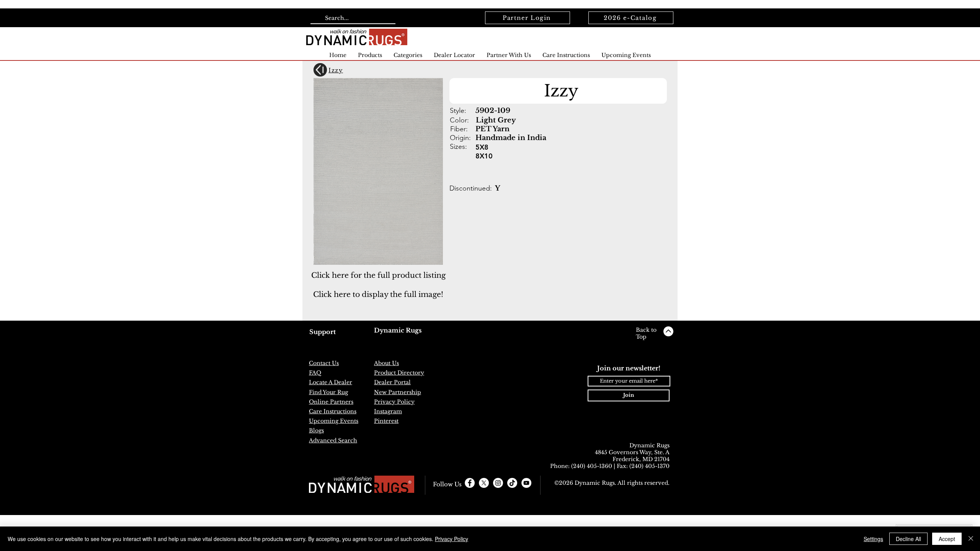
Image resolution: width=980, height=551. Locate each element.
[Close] (970, 539)
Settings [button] (873, 539)
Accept (947, 539)
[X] (484, 483)
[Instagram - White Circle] (498, 483)
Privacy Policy (451, 539)
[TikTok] (512, 483)
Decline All (908, 539)
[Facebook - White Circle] (470, 483)
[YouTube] (526, 483)
